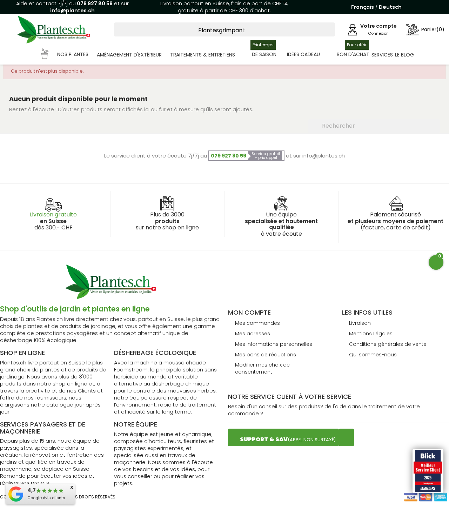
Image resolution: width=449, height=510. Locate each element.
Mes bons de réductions (265, 354)
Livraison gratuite (53, 214)
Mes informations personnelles (273, 344)
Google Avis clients (46, 498)
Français (362, 7)
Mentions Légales (371, 333)
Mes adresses (252, 333)
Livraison (360, 323)
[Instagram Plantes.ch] (346, 437)
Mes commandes (257, 323)
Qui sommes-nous (373, 354)
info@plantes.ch (72, 10)
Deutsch (390, 7)
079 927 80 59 (94, 3)
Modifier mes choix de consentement (262, 368)
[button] (65, 55)
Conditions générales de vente (388, 344)
